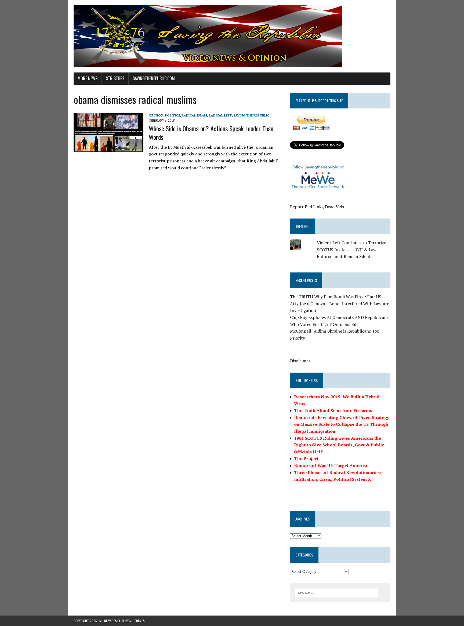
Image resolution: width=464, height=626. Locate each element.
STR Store (115, 78)
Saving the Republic (251, 115)
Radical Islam (194, 115)
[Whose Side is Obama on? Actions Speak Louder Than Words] (108, 148)
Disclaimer (300, 361)
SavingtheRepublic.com (154, 78)
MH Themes (137, 620)
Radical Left (220, 115)
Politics (172, 115)
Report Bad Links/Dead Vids (317, 207)
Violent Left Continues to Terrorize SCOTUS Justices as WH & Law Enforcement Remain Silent (351, 249)
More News (87, 78)
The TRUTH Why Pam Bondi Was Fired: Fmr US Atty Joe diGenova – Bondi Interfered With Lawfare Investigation (339, 303)
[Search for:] (336, 592)
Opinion (156, 115)
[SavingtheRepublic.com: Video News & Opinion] (232, 36)
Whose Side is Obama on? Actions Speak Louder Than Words (211, 132)
